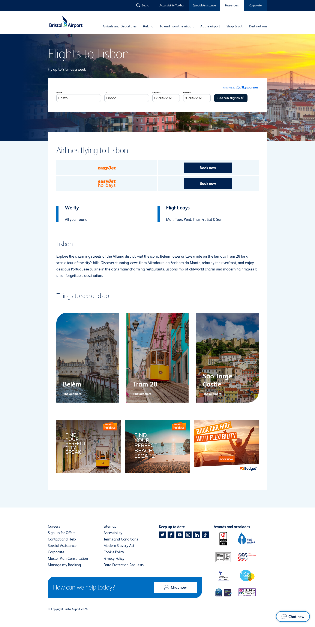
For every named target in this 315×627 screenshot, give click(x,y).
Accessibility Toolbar (171, 5)
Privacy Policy (114, 558)
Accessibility (113, 532)
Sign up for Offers (61, 532)
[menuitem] (119, 26)
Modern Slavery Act (119, 545)
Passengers (232, 5)
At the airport (210, 26)
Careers (54, 526)
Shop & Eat (234, 26)
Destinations (258, 26)
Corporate (255, 5)
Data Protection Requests (124, 565)
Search (146, 5)
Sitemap (110, 526)
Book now (208, 168)
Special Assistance (204, 5)
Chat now (179, 587)
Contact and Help (62, 539)
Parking (148, 26)
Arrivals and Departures (119, 26)
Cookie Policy (114, 552)
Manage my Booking (64, 565)
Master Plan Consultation (68, 558)
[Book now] (107, 168)
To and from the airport (177, 26)
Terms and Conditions (121, 539)
